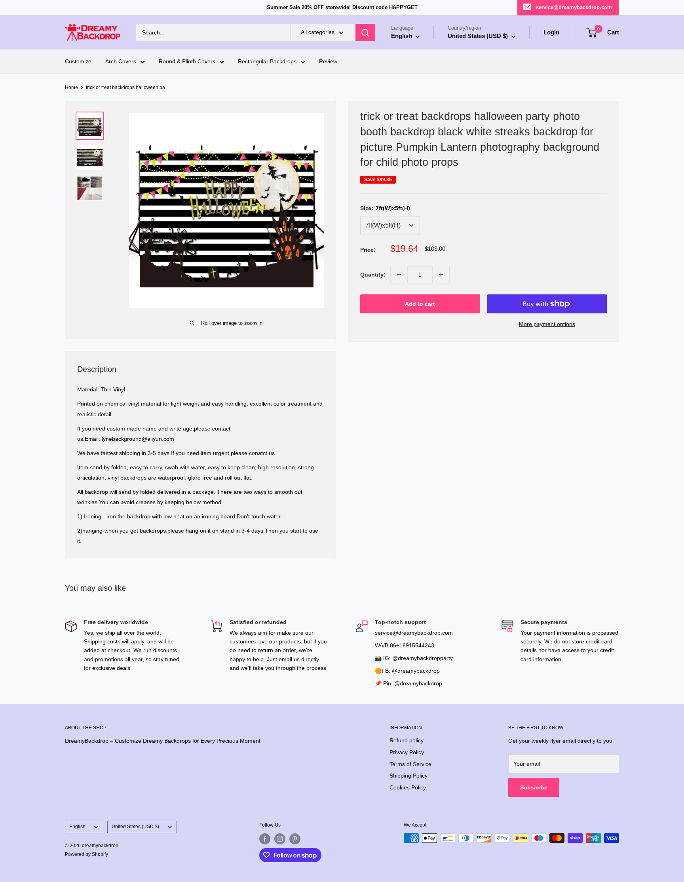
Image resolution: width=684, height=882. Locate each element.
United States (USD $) (135, 826)
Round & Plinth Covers (187, 62)
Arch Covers (120, 62)
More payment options (547, 324)
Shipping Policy (409, 775)
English (77, 826)
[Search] (365, 32)
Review (328, 62)
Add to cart (420, 304)
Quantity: (373, 274)
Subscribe (533, 787)
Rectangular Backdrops (267, 62)
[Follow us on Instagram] (279, 838)
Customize (78, 62)
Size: (385, 208)
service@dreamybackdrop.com (574, 7)
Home (71, 87)
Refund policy (407, 740)
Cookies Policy (408, 787)
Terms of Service (410, 764)
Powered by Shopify (86, 854)
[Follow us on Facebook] (264, 838)
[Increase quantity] (441, 274)
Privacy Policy (407, 752)
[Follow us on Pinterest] (294, 838)
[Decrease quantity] (399, 274)
